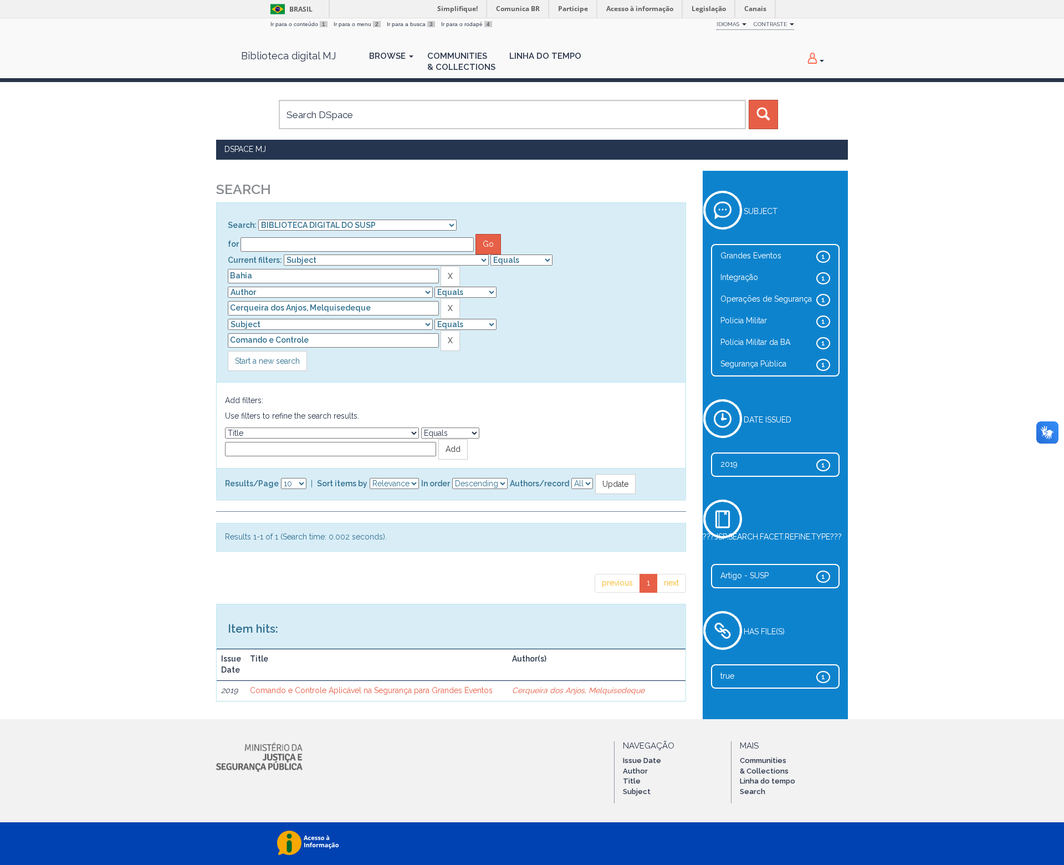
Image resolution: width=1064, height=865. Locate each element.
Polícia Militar (743, 320)
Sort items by (342, 483)
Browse (388, 56)
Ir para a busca (410, 24)
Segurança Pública (753, 363)
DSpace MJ (245, 149)
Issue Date (642, 760)
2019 (729, 464)
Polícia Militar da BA (755, 342)
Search (752, 791)
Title (632, 781)
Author (635, 771)
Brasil (289, 9)
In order (435, 483)
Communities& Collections (461, 61)
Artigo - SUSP (744, 575)
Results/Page (252, 483)
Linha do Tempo (545, 56)
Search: (242, 225)
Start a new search (267, 361)
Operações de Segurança (766, 298)
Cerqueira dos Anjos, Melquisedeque (578, 690)
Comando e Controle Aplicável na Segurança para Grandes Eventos (371, 690)
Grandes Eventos (750, 255)
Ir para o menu (356, 24)
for (233, 244)
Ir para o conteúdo (297, 24)
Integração (739, 277)
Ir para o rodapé (465, 24)
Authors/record (539, 483)
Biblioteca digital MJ (288, 56)
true (727, 675)
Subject (637, 791)
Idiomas (729, 24)
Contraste (771, 24)
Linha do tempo (767, 781)
